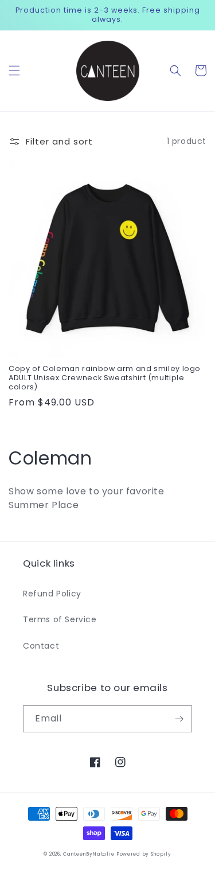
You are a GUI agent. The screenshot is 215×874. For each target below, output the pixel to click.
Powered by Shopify (143, 853)
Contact (41, 645)
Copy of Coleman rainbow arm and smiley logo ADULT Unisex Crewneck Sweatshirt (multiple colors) (105, 378)
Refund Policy (52, 593)
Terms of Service (60, 619)
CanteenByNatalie (88, 853)
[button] (14, 70)
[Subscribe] (178, 718)
